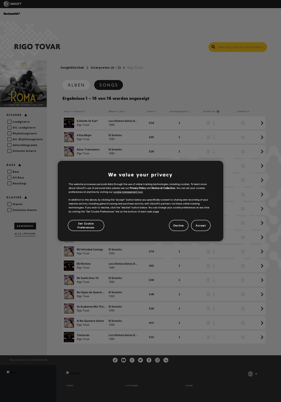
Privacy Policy (138, 187)
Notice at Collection (163, 187)
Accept (201, 225)
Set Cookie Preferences (86, 225)
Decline (179, 225)
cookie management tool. (128, 191)
